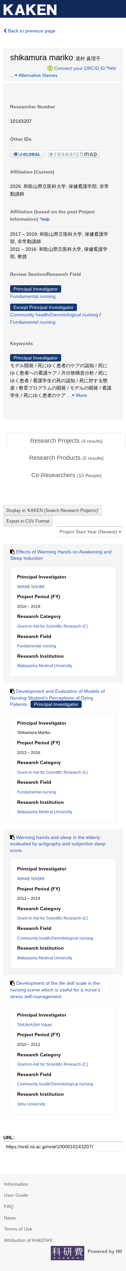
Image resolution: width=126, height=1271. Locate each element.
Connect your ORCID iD (79, 68)
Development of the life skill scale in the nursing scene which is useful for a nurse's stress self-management (55, 989)
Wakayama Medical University (44, 665)
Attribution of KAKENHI (28, 1240)
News (10, 1218)
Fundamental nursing (32, 296)
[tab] (66, 441)
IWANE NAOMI (30, 587)
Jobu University (31, 1104)
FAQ (8, 1206)
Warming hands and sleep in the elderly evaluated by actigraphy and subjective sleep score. (58, 844)
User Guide (16, 1195)
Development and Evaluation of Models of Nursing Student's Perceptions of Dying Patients (57, 698)
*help (111, 68)
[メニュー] (118, 8)
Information (16, 1184)
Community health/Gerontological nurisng (54, 314)
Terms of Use (18, 1229)
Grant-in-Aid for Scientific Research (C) (52, 626)
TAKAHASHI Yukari (34, 1025)
